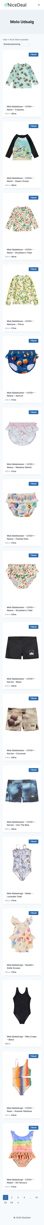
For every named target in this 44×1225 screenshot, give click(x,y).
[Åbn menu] (39, 5)
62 (5, 1202)
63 (11, 1202)
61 (37, 1197)
